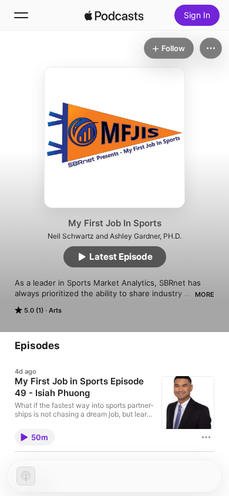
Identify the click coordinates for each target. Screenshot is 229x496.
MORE (204, 294)
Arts (55, 310)
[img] (114, 15)
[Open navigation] (21, 15)
